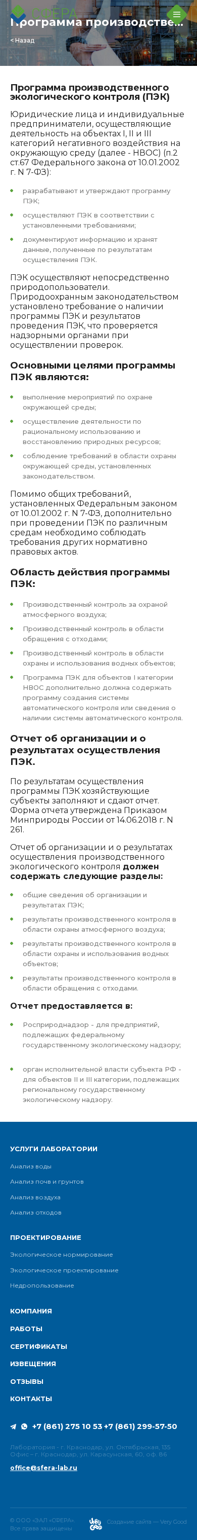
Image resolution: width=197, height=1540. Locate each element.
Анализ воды (31, 1166)
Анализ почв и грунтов (47, 1181)
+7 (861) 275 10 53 (67, 1426)
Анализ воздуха (35, 1197)
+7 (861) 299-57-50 (140, 1426)
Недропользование (42, 1285)
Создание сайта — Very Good (147, 1521)
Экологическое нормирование (61, 1254)
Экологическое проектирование (64, 1270)
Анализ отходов (36, 1212)
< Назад (22, 40)
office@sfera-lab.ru (43, 1468)
